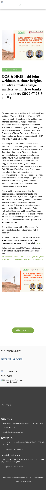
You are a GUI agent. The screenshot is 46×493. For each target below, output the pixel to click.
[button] (43, 5)
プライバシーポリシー (23, 482)
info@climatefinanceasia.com (13, 432)
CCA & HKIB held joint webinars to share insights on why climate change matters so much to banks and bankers (22, 84)
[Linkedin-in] (17, 404)
